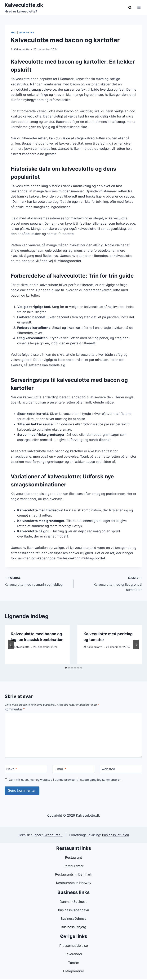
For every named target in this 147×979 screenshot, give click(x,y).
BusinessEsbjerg (73, 927)
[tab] (66, 668)
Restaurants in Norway (73, 883)
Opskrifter (26, 32)
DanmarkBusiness (73, 902)
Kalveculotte (21, 49)
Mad (14, 32)
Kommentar (15, 709)
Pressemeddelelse (73, 946)
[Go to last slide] (11, 644)
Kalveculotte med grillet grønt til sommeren (118, 584)
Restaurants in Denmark (73, 874)
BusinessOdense (74, 918)
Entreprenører (73, 971)
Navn (11, 769)
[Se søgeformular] (130, 7)
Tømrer (73, 963)
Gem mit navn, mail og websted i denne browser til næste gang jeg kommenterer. (65, 779)
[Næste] (136, 644)
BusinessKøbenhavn (73, 910)
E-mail (60, 769)
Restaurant (73, 857)
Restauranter (73, 866)
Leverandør (73, 954)
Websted (108, 769)
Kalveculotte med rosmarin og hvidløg (34, 581)
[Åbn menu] (138, 8)
